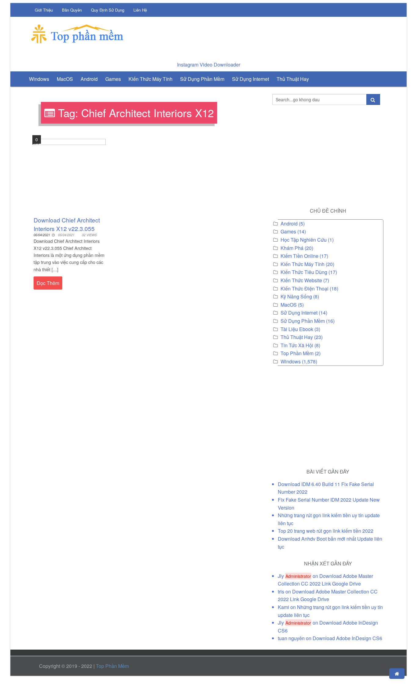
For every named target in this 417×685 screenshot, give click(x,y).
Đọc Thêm (48, 283)
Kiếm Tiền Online (299, 255)
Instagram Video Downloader (208, 64)
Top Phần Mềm (297, 353)
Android (289, 223)
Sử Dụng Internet (299, 312)
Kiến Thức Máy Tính (303, 264)
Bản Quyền (72, 10)
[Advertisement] (272, 36)
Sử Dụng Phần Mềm (303, 320)
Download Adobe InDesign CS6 (347, 638)
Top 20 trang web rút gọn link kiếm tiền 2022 (325, 530)
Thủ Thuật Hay (297, 337)
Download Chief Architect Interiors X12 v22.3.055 (67, 224)
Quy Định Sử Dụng (107, 10)
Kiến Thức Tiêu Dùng (304, 272)
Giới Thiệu (44, 10)
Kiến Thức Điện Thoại (304, 288)
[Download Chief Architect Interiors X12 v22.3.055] (70, 174)
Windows (291, 361)
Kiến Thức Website (301, 280)
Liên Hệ (140, 10)
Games (288, 231)
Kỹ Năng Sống (296, 296)
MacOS (289, 304)
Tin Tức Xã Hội (297, 345)
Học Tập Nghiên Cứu (304, 239)
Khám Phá (292, 247)
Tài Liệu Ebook (297, 329)
